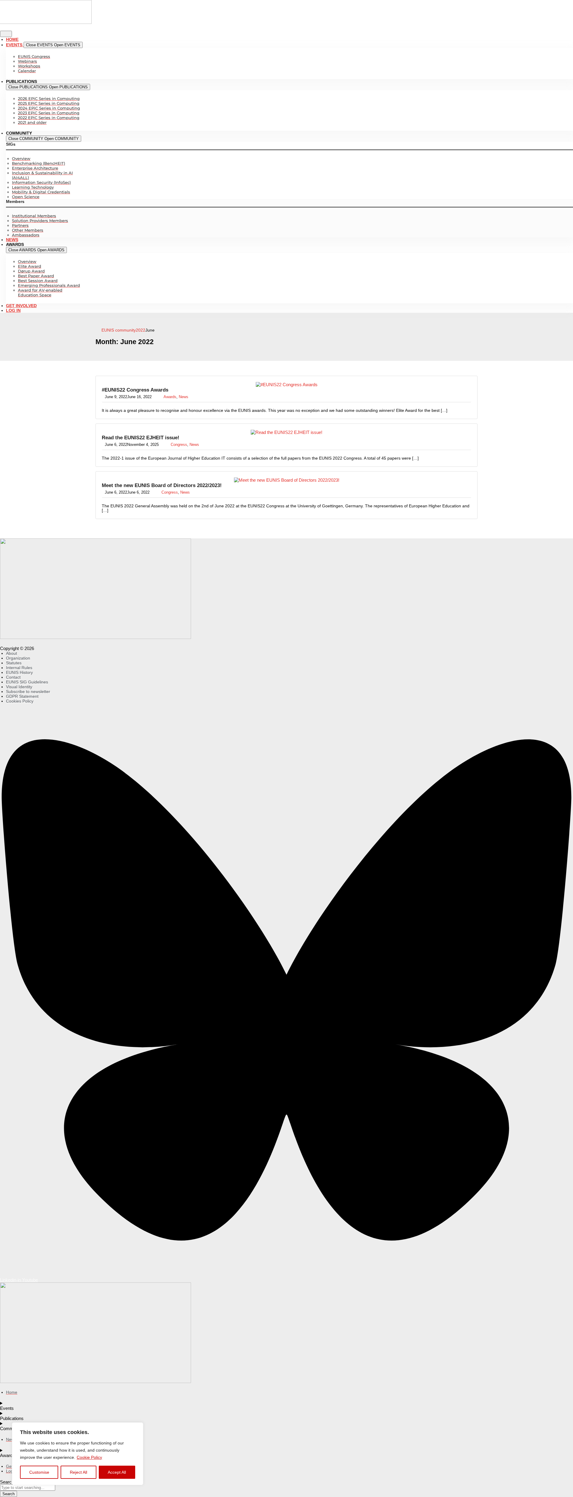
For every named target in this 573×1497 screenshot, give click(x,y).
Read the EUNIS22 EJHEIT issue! (140, 438)
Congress (179, 444)
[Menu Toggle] (6, 34)
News (183, 397)
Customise (39, 1472)
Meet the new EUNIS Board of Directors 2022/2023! (162, 485)
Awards (170, 397)
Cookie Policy (89, 1457)
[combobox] (27, 1487)
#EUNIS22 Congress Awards (135, 390)
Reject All (78, 1472)
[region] (77, 1453)
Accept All (117, 1472)
